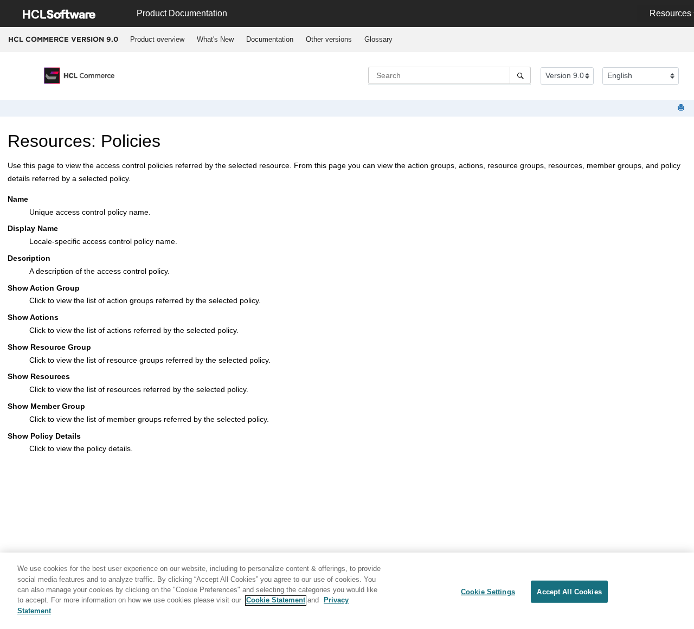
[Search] (520, 75)
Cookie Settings (488, 591)
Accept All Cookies (569, 591)
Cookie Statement (275, 600)
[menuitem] (157, 39)
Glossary (378, 39)
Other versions (329, 39)
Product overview (157, 39)
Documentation (269, 39)
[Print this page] (682, 108)
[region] (347, 591)
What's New (215, 39)
